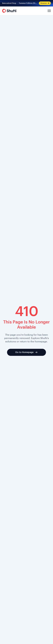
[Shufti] (9, 11)
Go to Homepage (24, 352)
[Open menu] (49, 11)
